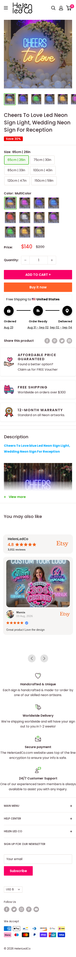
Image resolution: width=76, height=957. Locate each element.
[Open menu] (6, 7)
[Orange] (25, 232)
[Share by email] (69, 341)
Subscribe (18, 871)
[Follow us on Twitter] (14, 909)
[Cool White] (25, 217)
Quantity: (11, 260)
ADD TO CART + (38, 274)
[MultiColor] (10, 203)
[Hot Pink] (25, 203)
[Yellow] (39, 232)
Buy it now (38, 287)
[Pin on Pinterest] (54, 341)
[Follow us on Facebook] (6, 909)
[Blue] (39, 203)
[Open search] (53, 8)
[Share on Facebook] (47, 341)
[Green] (10, 232)
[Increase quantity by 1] (52, 260)
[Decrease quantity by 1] (25, 260)
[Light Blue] (53, 203)
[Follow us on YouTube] (36, 909)
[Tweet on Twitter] (62, 341)
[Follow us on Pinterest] (29, 909)
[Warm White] (39, 217)
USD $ (10, 889)
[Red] (10, 217)
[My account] (61, 8)
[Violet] (53, 217)
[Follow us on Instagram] (21, 909)
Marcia (20, 612)
